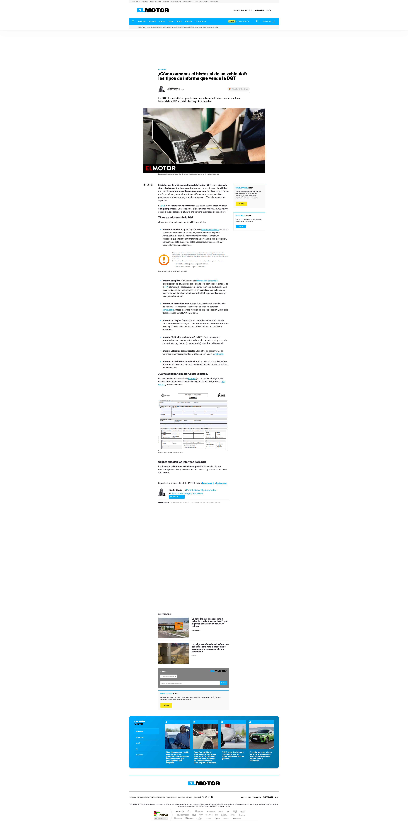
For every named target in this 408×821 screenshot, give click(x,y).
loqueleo (227, 818)
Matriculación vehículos (213, 502)
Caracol (242, 811)
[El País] (236, 10)
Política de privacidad (143, 797)
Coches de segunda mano (178, 502)
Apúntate (166, 705)
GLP (195, 1)
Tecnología (188, 21)
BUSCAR (241, 226)
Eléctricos (152, 21)
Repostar (153, 1)
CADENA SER (139, 755)
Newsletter (202, 21)
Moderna (188, 818)
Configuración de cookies (158, 797)
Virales (179, 21)
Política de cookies (171, 797)
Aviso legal (133, 797)
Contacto (188, 797)
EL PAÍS (138, 743)
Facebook (207, 483)
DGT (163, 205)
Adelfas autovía (187, 1)
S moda (217, 818)
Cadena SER (220, 811)
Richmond (178, 818)
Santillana (200, 811)
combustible (168, 309)
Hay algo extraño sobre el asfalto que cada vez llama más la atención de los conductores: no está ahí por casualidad (210, 648)
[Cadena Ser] (269, 10)
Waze (159, 1)
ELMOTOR (139, 731)
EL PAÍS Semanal (224, 815)
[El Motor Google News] (212, 797)
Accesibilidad (181, 797)
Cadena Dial (216, 815)
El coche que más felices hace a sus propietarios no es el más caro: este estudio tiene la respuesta (261, 756)
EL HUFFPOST (140, 737)
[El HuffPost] (260, 10)
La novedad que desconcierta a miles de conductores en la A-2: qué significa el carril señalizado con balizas (209, 622)
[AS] (242, 10)
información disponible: (207, 280)
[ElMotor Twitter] (203, 797)
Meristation (237, 818)
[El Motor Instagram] (206, 797)
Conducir (162, 21)
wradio (200, 815)
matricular (219, 354)
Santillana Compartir (211, 811)
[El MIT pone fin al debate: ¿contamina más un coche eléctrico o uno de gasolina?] (233, 748)
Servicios (232, 21)
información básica (210, 229)
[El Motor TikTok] (209, 797)
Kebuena (240, 815)
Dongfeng (145, 1)
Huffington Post (182, 815)
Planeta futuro (232, 815)
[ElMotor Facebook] (200, 797)
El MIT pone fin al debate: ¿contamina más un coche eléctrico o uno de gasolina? (233, 755)
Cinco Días (208, 815)
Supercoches (214, 1)
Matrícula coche (176, 1)
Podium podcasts (199, 818)
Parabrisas (166, 1)
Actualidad (141, 21)
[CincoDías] (249, 10)
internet (192, 378)
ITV (166, 286)
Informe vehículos (196, 502)
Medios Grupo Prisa (160, 818)
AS (137, 749)
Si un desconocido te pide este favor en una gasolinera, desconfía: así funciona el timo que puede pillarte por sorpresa (177, 757)
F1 (140, 1)
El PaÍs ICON (208, 818)
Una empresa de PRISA (161, 813)
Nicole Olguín (175, 88)
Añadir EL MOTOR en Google (240, 89)
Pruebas (171, 21)
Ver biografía (174, 497)
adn (234, 811)
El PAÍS (179, 811)
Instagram (221, 483)
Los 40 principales (190, 811)
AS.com (227, 811)
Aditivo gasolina (203, 1)
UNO (194, 815)
